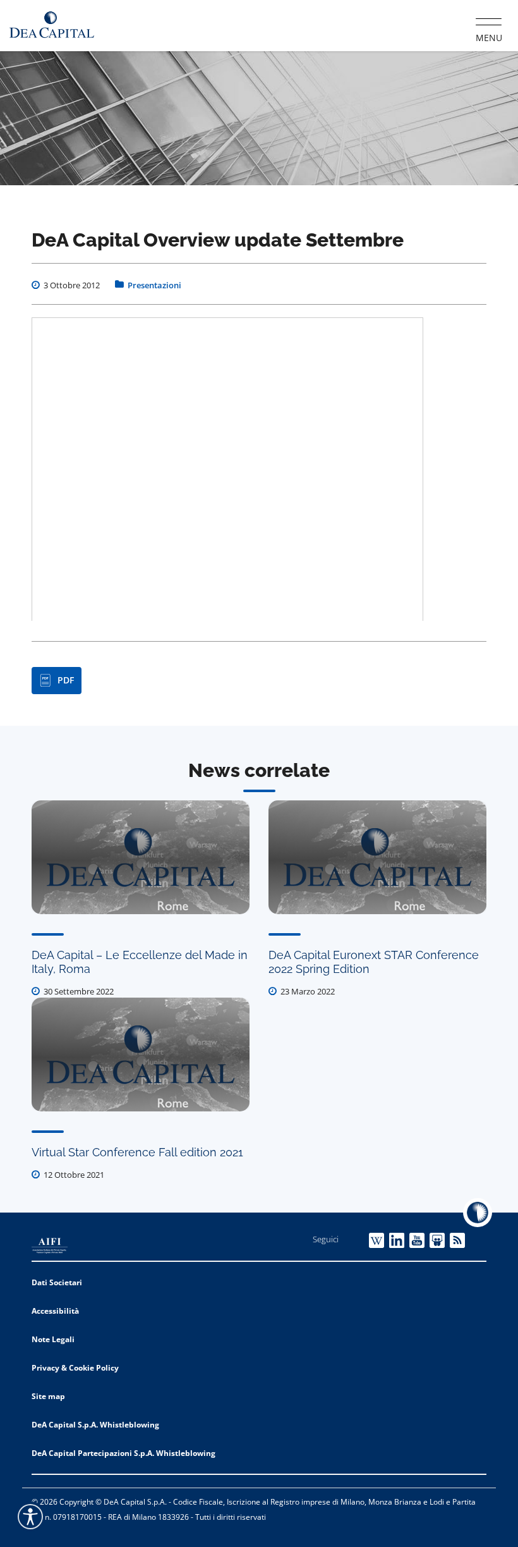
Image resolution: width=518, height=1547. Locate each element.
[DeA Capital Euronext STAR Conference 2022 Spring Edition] (377, 857)
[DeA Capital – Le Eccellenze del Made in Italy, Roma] (141, 857)
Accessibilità (55, 1310)
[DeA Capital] (51, 25)
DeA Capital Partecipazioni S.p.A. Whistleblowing (123, 1453)
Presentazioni (154, 285)
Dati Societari (57, 1282)
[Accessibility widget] (30, 1516)
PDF (65, 680)
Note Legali (53, 1339)
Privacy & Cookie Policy (75, 1367)
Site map (48, 1396)
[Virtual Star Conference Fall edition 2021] (141, 1054)
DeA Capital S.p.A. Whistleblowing (95, 1424)
